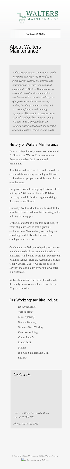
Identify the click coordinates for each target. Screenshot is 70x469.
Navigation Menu (35, 33)
